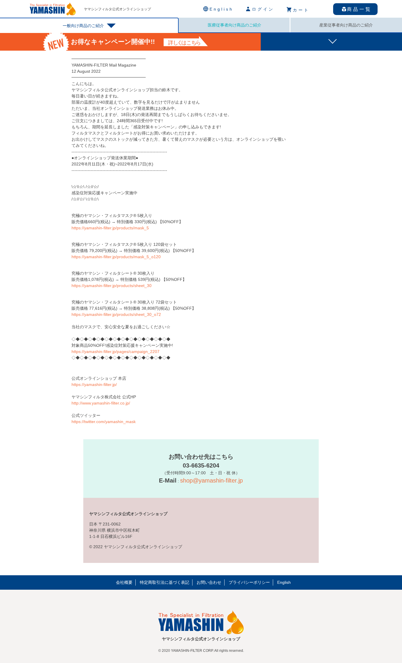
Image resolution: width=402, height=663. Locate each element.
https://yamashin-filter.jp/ (94, 384)
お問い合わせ (209, 582)
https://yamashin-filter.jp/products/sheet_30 (112, 285)
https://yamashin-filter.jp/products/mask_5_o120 (116, 256)
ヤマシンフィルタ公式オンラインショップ (117, 9)
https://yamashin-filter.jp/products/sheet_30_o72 (116, 314)
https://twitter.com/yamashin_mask (104, 421)
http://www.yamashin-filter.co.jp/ (101, 403)
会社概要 (124, 582)
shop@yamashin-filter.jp (211, 480)
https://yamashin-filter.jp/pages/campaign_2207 (116, 351)
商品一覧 (359, 9)
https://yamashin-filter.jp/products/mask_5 (110, 228)
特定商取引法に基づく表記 (164, 582)
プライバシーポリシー (249, 582)
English (284, 582)
